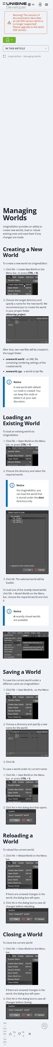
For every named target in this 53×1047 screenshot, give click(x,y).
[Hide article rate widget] (29, 1033)
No (23, 1034)
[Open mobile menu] (46, 5)
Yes (14, 1034)
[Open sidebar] (9, 40)
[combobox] (31, 4)
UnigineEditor (14, 56)
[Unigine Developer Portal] (14, 5)
